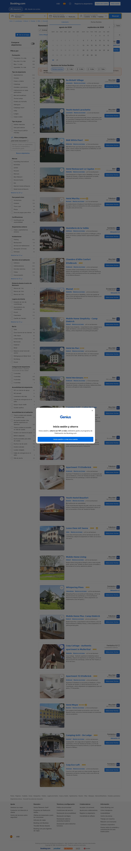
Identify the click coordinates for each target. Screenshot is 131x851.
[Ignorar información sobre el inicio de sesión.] (92, 410)
